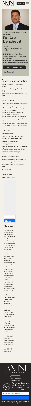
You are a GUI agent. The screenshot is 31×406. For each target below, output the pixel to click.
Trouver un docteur (14, 32)
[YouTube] (10, 72)
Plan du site (20, 401)
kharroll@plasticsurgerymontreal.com (15, 60)
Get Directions (8, 221)
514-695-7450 (7, 58)
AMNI (19, 403)
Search (5, 398)
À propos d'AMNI (15, 375)
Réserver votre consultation (14, 67)
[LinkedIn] (7, 72)
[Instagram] (13, 72)
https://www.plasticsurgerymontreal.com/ (16, 62)
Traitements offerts (15, 378)
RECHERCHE (21, 3)
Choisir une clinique (15, 376)
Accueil (5, 32)
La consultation (15, 380)
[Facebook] (4, 72)
